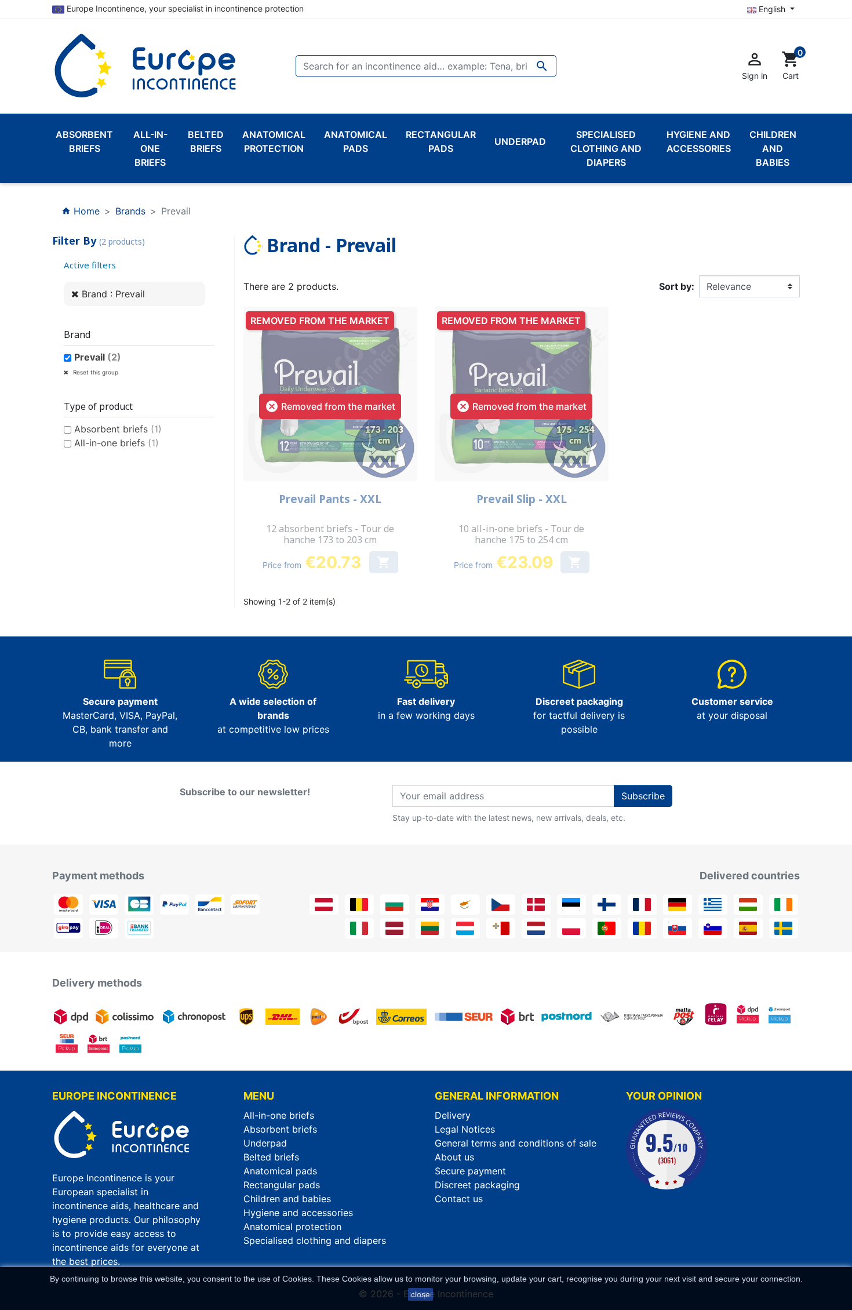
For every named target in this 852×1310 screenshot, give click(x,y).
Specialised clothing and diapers (314, 1240)
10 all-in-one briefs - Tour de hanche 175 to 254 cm (521, 534)
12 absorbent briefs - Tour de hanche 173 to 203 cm (330, 534)
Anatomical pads (280, 1171)
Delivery (453, 1115)
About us (454, 1157)
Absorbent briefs (118, 429)
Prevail (97, 357)
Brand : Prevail (113, 294)
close (420, 1294)
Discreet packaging (477, 1185)
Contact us (459, 1199)
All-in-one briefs (116, 443)
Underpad (265, 1143)
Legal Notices (465, 1129)
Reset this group (94, 372)
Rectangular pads (281, 1185)
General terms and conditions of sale (515, 1143)
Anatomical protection (292, 1226)
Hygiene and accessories (298, 1212)
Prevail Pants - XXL (330, 499)
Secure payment (470, 1171)
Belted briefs (271, 1157)
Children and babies (287, 1199)
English (772, 9)
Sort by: (676, 286)
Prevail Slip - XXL (521, 499)
